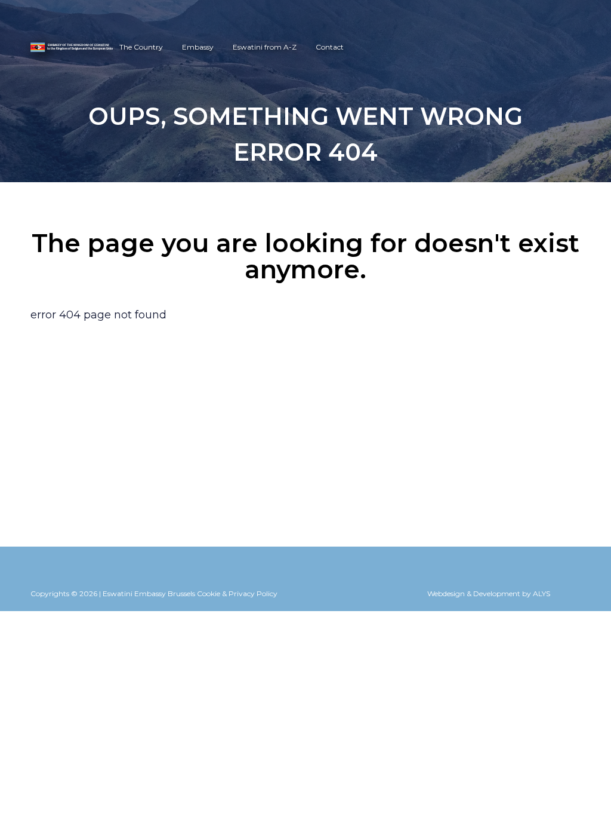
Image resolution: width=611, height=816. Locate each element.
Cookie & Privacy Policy (237, 593)
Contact (330, 46)
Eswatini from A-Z (265, 46)
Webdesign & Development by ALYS (488, 593)
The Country (141, 46)
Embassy (198, 46)
